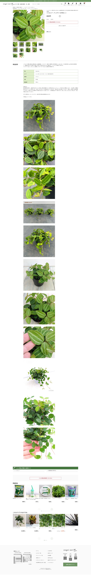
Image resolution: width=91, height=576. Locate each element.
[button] (52, 509)
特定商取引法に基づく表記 (41, 562)
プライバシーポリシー (40, 560)
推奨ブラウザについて (52, 560)
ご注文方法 (50, 550)
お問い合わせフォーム (70, 564)
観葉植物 (14, 7)
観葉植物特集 (15, 8)
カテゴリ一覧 (38, 553)
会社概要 (49, 555)
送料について (49, 31)
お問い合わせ (50, 557)
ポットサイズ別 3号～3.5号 (22, 8)
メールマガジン (50, 562)
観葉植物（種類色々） (20, 7)
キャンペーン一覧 (39, 555)
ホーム (37, 550)
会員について (50, 553)
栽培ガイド (38, 557)
